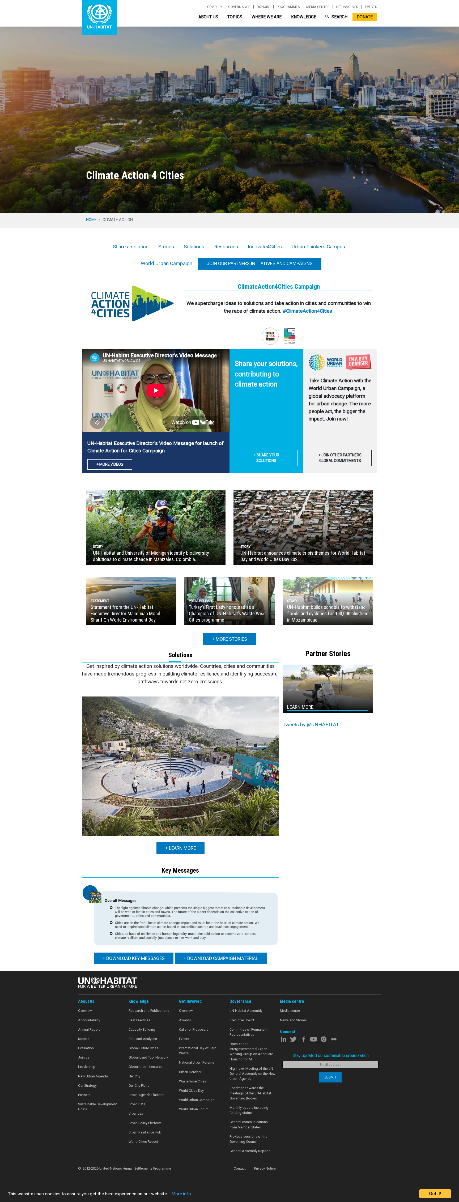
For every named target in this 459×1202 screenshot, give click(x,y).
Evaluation (86, 1048)
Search (338, 16)
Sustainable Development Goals (97, 1106)
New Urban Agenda (93, 1076)
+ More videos (109, 464)
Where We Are (267, 16)
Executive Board (242, 1020)
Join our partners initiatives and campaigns (260, 263)
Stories (166, 247)
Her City (134, 1076)
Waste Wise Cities (192, 1081)
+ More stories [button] (229, 639)
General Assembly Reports (250, 1151)
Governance (239, 7)
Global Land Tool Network (148, 1057)
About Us (208, 16)
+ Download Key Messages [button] (134, 958)
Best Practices (139, 1020)
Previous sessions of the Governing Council (248, 1139)
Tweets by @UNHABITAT (311, 724)
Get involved (347, 7)
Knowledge (303, 16)
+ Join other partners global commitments (340, 458)
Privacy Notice (265, 1168)
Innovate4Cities (265, 247)
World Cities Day (191, 1091)
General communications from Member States (249, 1124)
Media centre (317, 7)
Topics (234, 16)
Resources (226, 247)
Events (371, 7)
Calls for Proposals (193, 1029)
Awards (185, 1020)
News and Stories (293, 1020)
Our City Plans (139, 1086)
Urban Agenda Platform (146, 1095)
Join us (83, 1057)
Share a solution (130, 247)
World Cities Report (143, 1142)
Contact (240, 1168)
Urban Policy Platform (145, 1123)
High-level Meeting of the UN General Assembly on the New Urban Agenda (252, 1074)
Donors (263, 7)
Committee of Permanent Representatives (248, 1032)
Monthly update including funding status (249, 1110)
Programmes (288, 7)
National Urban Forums (196, 1062)
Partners (84, 1095)
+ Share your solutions (266, 458)
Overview (85, 1011)
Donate (365, 16)
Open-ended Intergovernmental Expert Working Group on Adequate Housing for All (251, 1051)
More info (181, 1193)
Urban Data (137, 1104)
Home (91, 219)
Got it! (435, 1193)
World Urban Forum (194, 1109)
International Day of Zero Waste (197, 1050)
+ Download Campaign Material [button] (221, 958)
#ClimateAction (300, 311)
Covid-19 (214, 7)
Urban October (190, 1072)
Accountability (89, 1020)
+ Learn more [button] (180, 848)
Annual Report (89, 1029)
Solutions (194, 247)
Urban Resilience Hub (145, 1132)
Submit (330, 1077)
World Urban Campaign (166, 263)
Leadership (86, 1067)
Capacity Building (142, 1029)
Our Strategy (87, 1086)
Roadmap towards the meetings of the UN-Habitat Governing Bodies (250, 1093)
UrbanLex (136, 1113)
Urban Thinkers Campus (318, 247)
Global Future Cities (143, 1048)
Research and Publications (149, 1011)
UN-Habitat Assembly (246, 1011)
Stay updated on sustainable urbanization (330, 1055)
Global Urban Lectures (146, 1067)
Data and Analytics (143, 1039)
